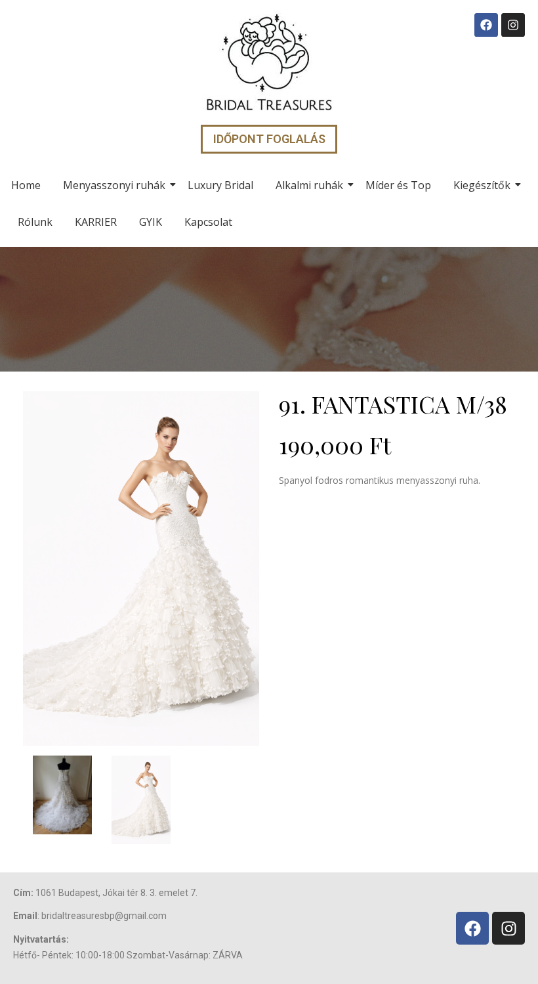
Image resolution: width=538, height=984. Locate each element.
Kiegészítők (481, 185)
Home (26, 185)
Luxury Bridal (220, 185)
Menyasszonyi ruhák (114, 185)
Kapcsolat (208, 222)
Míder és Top (398, 185)
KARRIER (96, 222)
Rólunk (35, 222)
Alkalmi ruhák (309, 185)
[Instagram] (513, 25)
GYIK (150, 222)
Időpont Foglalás (269, 139)
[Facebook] (486, 25)
